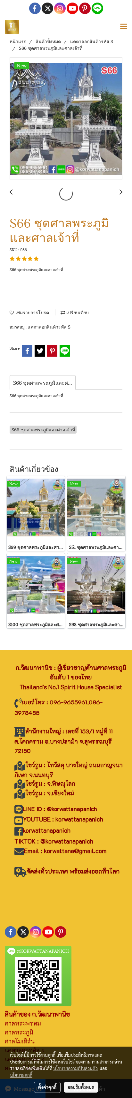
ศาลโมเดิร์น (20, 1041)
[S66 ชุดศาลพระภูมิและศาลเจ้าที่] (66, 119)
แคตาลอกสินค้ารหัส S (49, 326)
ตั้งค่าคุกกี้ (47, 1087)
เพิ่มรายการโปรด (31, 312)
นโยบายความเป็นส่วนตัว (75, 1068)
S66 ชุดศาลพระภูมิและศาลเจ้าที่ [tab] (44, 382)
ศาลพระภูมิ (19, 1032)
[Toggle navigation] (124, 27)
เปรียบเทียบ (77, 312)
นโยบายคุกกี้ (21, 1075)
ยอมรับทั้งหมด (81, 1087)
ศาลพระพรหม (23, 1023)
